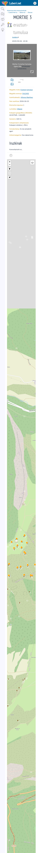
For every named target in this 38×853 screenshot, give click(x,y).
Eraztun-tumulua (27, 90)
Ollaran (30, 12)
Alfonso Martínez (27, 97)
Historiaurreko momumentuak (16, 10)
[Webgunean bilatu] (2, 11)
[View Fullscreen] (9, 173)
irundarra (15, 37)
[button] (21, 548)
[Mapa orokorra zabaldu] (2, 16)
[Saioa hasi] (2, 26)
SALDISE (25, 94)
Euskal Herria (13, 12)
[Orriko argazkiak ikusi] (12, 84)
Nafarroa (22, 12)
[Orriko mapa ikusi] (12, 80)
